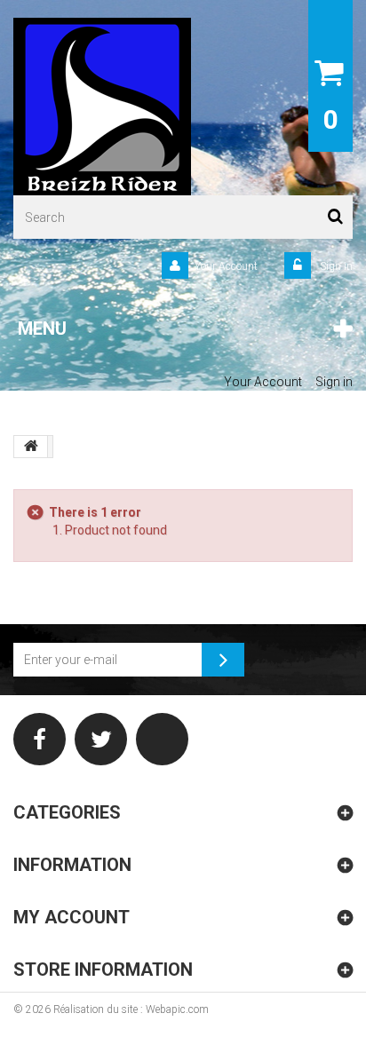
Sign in (335, 266)
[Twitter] (101, 739)
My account (71, 917)
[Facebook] (39, 739)
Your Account (226, 266)
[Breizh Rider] (102, 106)
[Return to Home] (31, 446)
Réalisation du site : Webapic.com (131, 1009)
